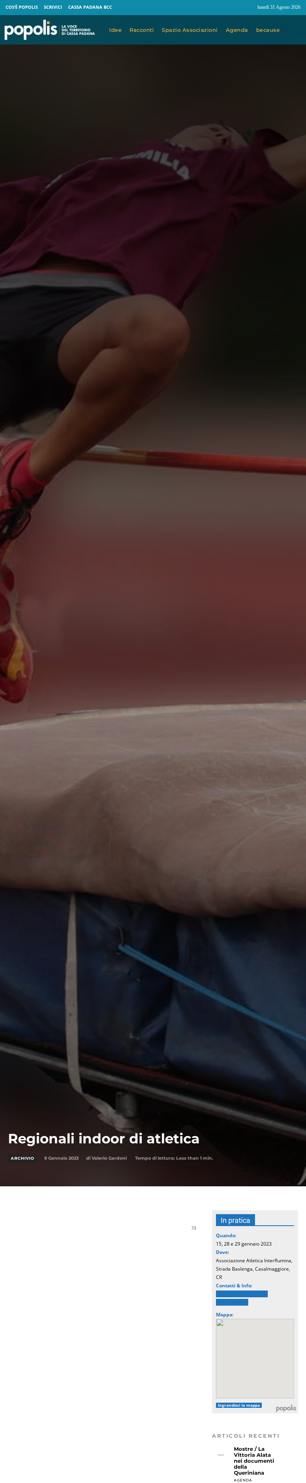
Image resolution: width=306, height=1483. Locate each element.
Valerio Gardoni (109, 1158)
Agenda (243, 1480)
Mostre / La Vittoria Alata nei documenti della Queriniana (254, 1461)
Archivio (22, 1158)
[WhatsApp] (107, 1232)
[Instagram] (247, 7)
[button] (295, 30)
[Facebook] (232, 7)
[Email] (125, 1232)
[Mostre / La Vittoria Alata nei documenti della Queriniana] (221, 1455)
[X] (88, 1232)
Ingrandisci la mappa (239, 1405)
